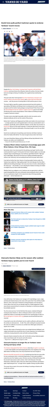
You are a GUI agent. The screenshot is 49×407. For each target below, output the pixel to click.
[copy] (12, 31)
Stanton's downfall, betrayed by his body (14, 354)
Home (5, 248)
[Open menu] (3, 2)
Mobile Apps (7, 393)
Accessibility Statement (39, 395)
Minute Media (9, 401)
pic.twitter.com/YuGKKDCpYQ (16, 140)
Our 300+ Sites (36, 390)
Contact (24, 390)
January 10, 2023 (26, 141)
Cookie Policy (16, 395)
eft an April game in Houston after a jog (14, 316)
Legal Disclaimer (26, 395)
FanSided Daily (16, 393)
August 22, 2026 (23, 339)
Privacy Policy (36, 393)
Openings (15, 390)
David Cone (7, 126)
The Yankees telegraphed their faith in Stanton (15, 348)
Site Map (15, 397)
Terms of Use (7, 395)
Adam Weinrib (7, 28)
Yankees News (11, 248)
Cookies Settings (26, 397)
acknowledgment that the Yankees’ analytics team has (19, 109)
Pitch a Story (25, 393)
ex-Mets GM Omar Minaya (33, 99)
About (5, 390)
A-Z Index (6, 397)
